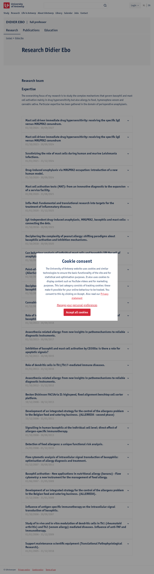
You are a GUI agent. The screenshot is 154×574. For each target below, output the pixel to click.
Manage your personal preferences (77, 305)
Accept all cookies (77, 312)
